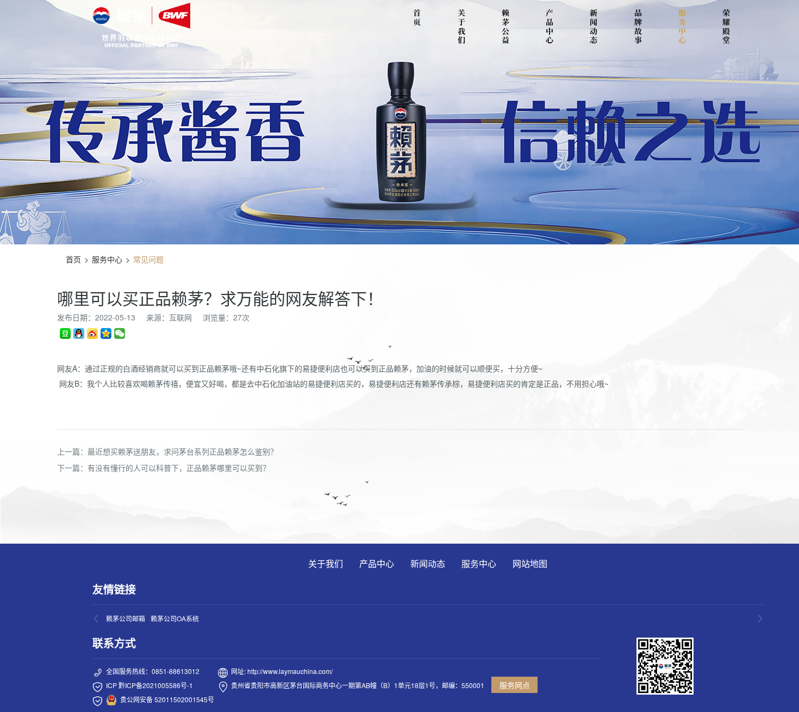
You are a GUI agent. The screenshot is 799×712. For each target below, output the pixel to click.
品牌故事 (638, 26)
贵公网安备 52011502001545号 (167, 699)
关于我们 (461, 26)
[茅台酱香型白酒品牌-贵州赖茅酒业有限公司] (141, 25)
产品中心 (549, 26)
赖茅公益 (505, 26)
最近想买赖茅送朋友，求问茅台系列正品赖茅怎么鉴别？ (183, 451)
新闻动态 (593, 26)
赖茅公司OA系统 (175, 618)
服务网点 (515, 684)
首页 (73, 259)
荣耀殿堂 (726, 26)
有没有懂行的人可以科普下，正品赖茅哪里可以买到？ (179, 467)
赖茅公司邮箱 (125, 618)
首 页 (418, 17)
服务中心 (682, 26)
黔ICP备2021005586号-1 (155, 685)
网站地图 (530, 563)
